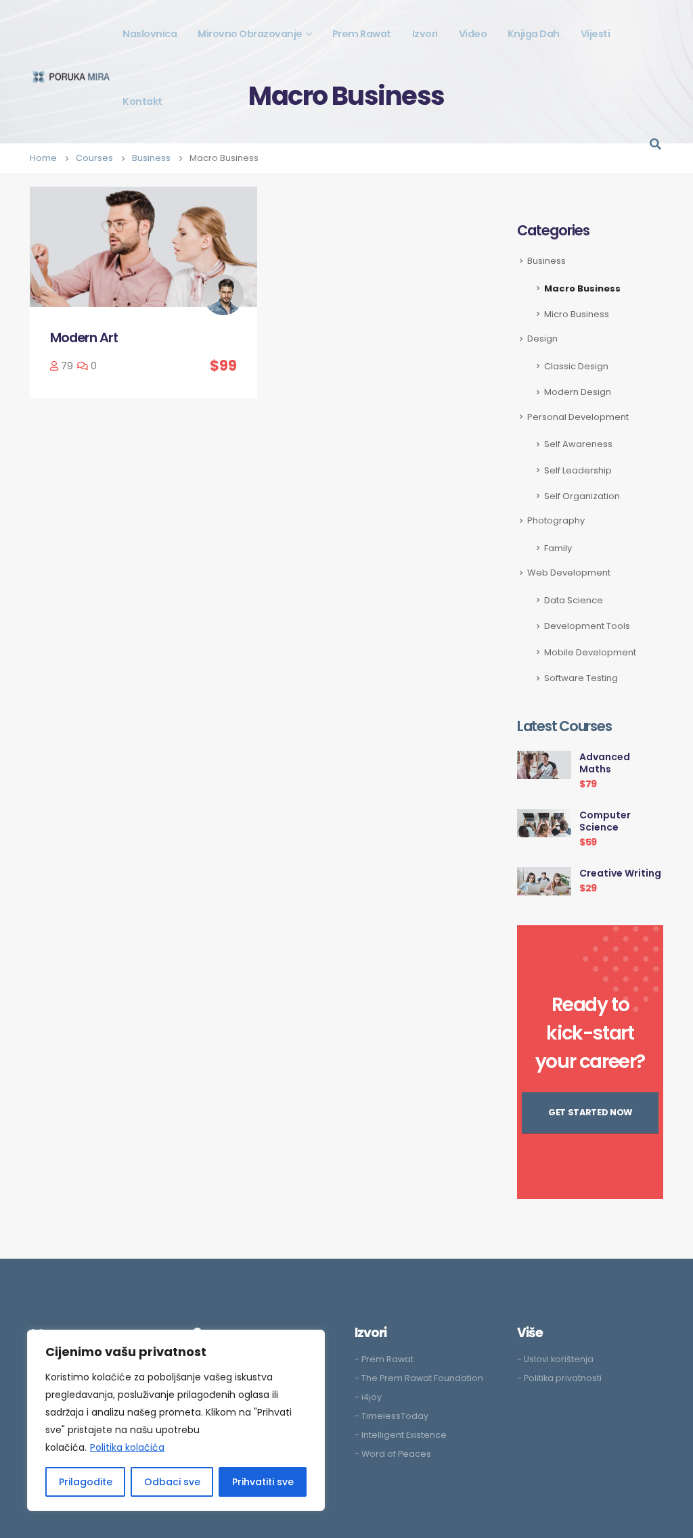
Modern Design (577, 392)
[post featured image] (143, 247)
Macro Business (582, 288)
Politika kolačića (127, 1447)
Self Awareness (578, 444)
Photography (556, 520)
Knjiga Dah (534, 34)
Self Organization (582, 496)
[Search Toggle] (655, 144)
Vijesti (595, 34)
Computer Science (605, 821)
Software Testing (581, 678)
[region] (176, 1420)
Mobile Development (590, 652)
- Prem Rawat (384, 1359)
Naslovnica (149, 34)
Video (473, 34)
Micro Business (576, 314)
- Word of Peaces (393, 1454)
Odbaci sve (172, 1482)
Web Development (568, 572)
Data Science (573, 600)
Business (546, 260)
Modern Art (84, 337)
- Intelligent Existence (401, 1435)
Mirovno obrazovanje (250, 34)
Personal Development (578, 417)
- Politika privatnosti (559, 1378)
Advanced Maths (604, 763)
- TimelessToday (391, 1416)
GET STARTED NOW (590, 1112)
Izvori (425, 34)
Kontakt (142, 101)
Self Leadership (578, 470)
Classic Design (576, 366)
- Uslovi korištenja (555, 1359)
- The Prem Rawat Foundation (419, 1378)
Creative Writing (620, 873)
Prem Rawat (361, 34)
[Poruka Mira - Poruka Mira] (71, 76)
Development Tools (587, 626)
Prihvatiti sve (263, 1482)
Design (542, 338)
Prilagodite (85, 1482)
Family (558, 548)
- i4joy (368, 1397)
